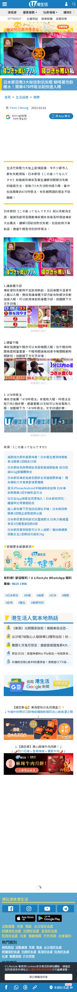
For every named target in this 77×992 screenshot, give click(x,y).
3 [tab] (37, 22)
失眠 (28, 595)
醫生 (22, 602)
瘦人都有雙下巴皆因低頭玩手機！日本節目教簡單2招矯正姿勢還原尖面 (37, 511)
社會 (23, 935)
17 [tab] (45, 31)
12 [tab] (49, 27)
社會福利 (64, 935)
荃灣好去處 (49, 930)
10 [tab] (41, 27)
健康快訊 (38, 602)
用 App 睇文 (62, 116)
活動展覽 (8, 926)
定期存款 (61, 19)
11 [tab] (45, 27)
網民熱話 (8, 947)
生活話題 (22, 97)
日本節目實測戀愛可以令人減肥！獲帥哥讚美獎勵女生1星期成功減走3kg (37, 531)
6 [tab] (49, 22)
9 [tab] (37, 27)
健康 (36, 97)
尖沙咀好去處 (43, 926)
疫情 (10, 602)
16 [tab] (41, 31)
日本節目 (12, 595)
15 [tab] (37, 31)
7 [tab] (30, 27)
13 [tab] (30, 31)
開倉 (28, 926)
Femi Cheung (19, 107)
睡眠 (66, 595)
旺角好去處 (10, 935)
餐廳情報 (35, 935)
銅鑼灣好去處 (11, 930)
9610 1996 (19, 583)
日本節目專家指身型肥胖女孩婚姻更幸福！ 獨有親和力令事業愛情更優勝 (37, 479)
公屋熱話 (32, 19)
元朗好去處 (31, 930)
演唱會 (12, 12)
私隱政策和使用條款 (40, 969)
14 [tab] (34, 31)
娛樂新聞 (47, 19)
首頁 (7, 97)
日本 (53, 595)
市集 (20, 926)
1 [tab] (30, 22)
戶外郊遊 (50, 935)
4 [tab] (41, 22)
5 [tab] (45, 22)
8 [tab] (34, 27)
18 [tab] (49, 31)
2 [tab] (34, 22)
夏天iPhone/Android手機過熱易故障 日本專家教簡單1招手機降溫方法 (36, 490)
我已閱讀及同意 (38, 977)
